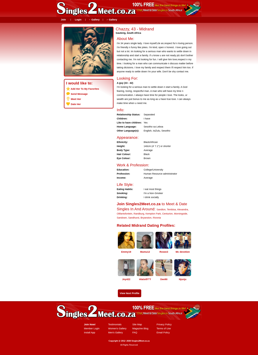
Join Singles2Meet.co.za (139, 204)
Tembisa (171, 209)
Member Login (91, 328)
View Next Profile (129, 293)
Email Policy (163, 332)
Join (63, 19)
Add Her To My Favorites (85, 89)
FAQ (134, 332)
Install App (89, 332)
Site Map (137, 324)
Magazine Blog (140, 328)
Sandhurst (133, 217)
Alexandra (182, 209)
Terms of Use (164, 328)
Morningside (180, 213)
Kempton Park (153, 213)
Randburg (139, 213)
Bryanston (146, 217)
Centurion (167, 213)
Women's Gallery (117, 328)
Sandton (161, 209)
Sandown (122, 217)
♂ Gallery (111, 19)
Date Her (76, 104)
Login (78, 19)
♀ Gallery (94, 19)
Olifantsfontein (124, 213)
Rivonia (157, 217)
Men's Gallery (115, 332)
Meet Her (76, 99)
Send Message (79, 94)
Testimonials (114, 324)
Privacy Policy (164, 324)
